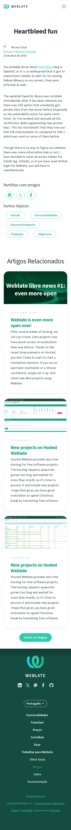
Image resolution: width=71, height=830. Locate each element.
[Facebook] (43, 685)
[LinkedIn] (19, 685)
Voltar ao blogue (35, 637)
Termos (15, 810)
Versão (15, 215)
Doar (37, 745)
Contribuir (37, 737)
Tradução (17, 234)
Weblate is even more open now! (32, 323)
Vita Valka (55, 810)
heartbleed (45, 67)
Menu (64, 6)
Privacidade (27, 810)
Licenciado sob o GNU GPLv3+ (50, 803)
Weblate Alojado (26, 51)
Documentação (37, 782)
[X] (27, 685)
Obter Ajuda (37, 759)
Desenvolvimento (23, 225)
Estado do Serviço (35, 796)
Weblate (19, 6)
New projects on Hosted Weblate (34, 450)
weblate (35, 675)
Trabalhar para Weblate (37, 752)
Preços (37, 730)
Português (34, 703)
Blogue (7, 51)
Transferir (37, 722)
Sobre (37, 774)
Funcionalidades (46, 215)
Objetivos (45, 234)
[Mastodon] (35, 685)
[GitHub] (51, 685)
